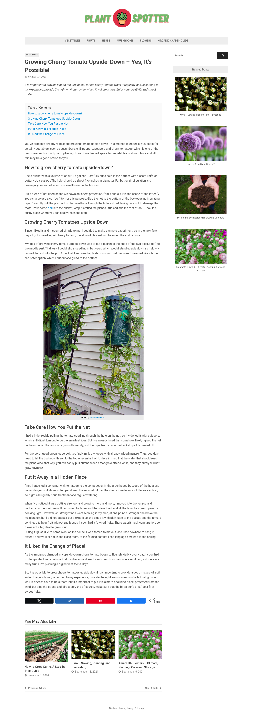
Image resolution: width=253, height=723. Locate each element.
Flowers (146, 40)
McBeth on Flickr (97, 417)
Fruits (91, 40)
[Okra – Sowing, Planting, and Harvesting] (93, 658)
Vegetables (72, 40)
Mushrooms (125, 40)
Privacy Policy (126, 708)
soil (50, 208)
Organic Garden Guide (173, 40)
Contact (113, 708)
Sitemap (139, 708)
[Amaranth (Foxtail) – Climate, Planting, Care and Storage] (140, 658)
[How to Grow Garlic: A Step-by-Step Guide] (46, 661)
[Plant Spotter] (126, 27)
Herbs (106, 40)
